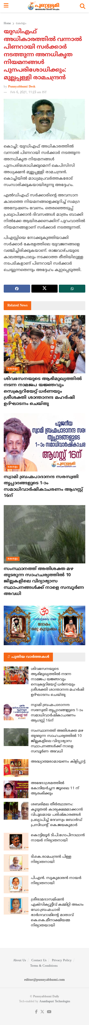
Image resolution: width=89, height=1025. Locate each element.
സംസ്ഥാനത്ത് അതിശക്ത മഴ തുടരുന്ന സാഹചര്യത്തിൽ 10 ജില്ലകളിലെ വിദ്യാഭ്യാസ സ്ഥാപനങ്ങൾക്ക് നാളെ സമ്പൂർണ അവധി (44, 581)
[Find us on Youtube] (49, 1012)
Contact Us (38, 960)
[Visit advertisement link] (44, 625)
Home (7, 23)
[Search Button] (82, 6)
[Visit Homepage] (44, 6)
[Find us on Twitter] (42, 1012)
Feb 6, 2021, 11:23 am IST (28, 92)
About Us (19, 960)
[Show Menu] (6, 6)
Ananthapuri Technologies (54, 1002)
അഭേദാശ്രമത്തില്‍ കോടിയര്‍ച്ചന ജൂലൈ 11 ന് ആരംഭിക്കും (55, 788)
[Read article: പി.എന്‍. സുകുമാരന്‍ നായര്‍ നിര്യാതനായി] (16, 884)
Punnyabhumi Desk (21, 87)
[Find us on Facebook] (36, 1012)
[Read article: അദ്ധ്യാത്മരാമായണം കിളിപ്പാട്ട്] (16, 768)
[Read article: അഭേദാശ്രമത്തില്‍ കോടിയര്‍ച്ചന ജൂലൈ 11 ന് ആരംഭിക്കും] (16, 789)
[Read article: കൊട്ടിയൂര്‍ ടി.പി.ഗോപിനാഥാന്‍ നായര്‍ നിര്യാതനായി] (16, 842)
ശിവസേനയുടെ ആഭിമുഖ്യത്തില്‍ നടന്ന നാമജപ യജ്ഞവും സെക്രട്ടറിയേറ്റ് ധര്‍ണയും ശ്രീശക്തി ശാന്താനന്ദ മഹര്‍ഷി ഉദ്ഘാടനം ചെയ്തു (43, 391)
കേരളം (21, 23)
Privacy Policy (62, 960)
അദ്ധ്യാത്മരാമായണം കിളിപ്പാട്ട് (58, 761)
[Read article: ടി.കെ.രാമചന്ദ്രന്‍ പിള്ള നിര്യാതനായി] (16, 863)
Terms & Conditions (44, 966)
